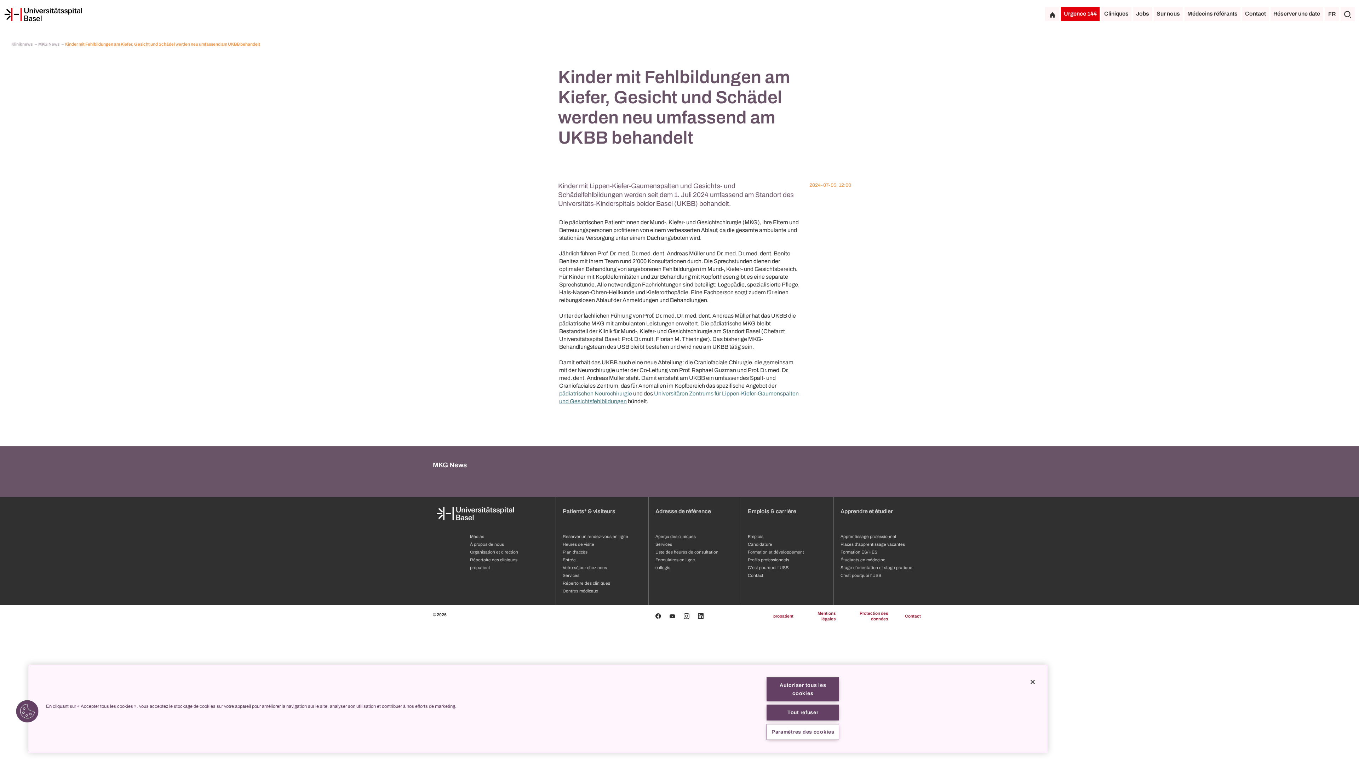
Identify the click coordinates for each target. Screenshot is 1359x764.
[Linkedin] (701, 616)
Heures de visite (578, 544)
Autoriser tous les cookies (803, 689)
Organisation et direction (494, 552)
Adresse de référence (683, 511)
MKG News (49, 44)
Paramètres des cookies (803, 732)
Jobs (1142, 14)
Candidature (760, 544)
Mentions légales (827, 616)
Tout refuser (803, 712)
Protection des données (874, 616)
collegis (662, 567)
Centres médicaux (580, 591)
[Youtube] (672, 616)
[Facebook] (658, 616)
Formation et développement (776, 552)
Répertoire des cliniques (493, 559)
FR (1332, 14)
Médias (477, 536)
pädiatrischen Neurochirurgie (595, 393)
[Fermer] (1032, 682)
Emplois (755, 536)
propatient (480, 567)
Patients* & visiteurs (589, 511)
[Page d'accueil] (43, 14)
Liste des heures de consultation (686, 552)
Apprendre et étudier (867, 511)
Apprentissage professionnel (868, 536)
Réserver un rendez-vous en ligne (595, 536)
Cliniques (1116, 14)
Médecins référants (1212, 14)
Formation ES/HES (859, 552)
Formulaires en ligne (675, 559)
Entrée (569, 559)
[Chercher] (1348, 14)
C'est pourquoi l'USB (768, 567)
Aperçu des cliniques (675, 536)
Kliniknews (22, 44)
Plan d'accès (575, 552)
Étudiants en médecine (863, 559)
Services (571, 575)
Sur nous (1168, 14)
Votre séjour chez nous (585, 567)
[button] (27, 711)
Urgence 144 (1080, 14)
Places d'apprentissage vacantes (873, 544)
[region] (538, 709)
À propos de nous (487, 544)
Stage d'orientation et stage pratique (876, 567)
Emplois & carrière (772, 511)
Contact (1255, 14)
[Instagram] (686, 616)
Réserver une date (1296, 14)
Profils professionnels (768, 559)
